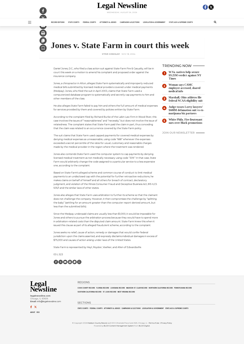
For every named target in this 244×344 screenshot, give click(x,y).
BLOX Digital (144, 326)
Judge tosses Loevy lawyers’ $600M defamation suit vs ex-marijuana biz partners (186, 110)
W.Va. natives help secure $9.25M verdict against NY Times (185, 75)
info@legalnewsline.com (49, 301)
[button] (43, 48)
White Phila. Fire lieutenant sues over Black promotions (185, 121)
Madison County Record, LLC (99, 323)
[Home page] (122, 6)
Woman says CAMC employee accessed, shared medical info (184, 88)
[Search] (215, 22)
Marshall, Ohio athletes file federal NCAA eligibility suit (186, 99)
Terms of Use (154, 323)
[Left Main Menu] (29, 22)
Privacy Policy (166, 323)
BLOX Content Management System (119, 326)
